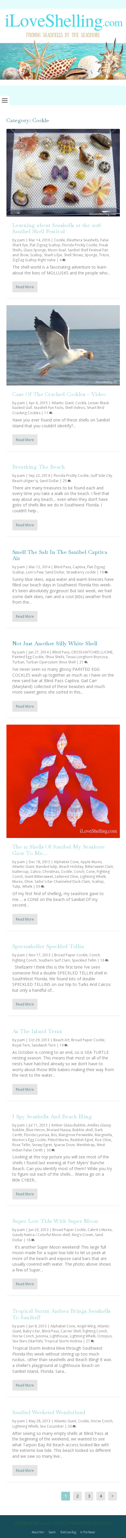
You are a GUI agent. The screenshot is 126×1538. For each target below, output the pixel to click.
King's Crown (82, 1234)
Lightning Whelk (93, 876)
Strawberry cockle (81, 572)
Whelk (27, 886)
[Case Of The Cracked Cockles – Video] (63, 345)
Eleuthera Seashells (82, 240)
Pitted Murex (58, 1139)
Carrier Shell (71, 1331)
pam (21, 240)
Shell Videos (75, 407)
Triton (104, 254)
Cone (90, 871)
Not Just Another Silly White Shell (55, 643)
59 (38, 886)
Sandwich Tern (44, 1045)
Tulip (16, 886)
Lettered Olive (66, 876)
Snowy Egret (42, 1144)
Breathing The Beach (38, 466)
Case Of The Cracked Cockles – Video (59, 394)
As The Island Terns (37, 1031)
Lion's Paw (34, 572)
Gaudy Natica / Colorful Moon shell (41, 1234)
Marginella (103, 1134)
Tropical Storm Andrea (63, 1341)
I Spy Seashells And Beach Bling (52, 1116)
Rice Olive (103, 1139)
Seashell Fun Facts (48, 407)
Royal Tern (21, 1045)
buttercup (20, 871)
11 (46, 412)
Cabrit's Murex (100, 1229)
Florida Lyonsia (36, 1134)
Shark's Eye (53, 254)
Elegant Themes (51, 1523)
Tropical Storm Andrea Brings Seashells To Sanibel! (61, 1314)
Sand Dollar (49, 480)
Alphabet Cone (66, 861)
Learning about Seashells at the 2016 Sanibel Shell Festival (56, 228)
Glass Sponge (34, 249)
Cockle (59, 240)
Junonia (42, 1336)
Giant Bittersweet (39, 876)
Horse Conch (23, 1336)
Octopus (104, 1336)
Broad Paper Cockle (71, 954)
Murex (17, 881)
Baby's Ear (31, 1331)
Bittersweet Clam (99, 866)
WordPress (102, 1523)
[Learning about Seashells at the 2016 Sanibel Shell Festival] (63, 172)
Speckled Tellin (84, 960)
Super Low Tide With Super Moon (55, 1221)
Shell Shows (73, 254)
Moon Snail (57, 249)
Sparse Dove (64, 1144)
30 (49, 1150)
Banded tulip (46, 866)
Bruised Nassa (59, 1129)
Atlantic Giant (63, 402)
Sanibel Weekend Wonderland (49, 1412)
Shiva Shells (54, 656)
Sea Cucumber (52, 1426)
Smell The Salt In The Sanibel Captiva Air (60, 555)
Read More (25, 286)
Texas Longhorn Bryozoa (87, 656)
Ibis (54, 1134)
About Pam (38, 1532)
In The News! (87, 1532)
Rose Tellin (21, 1144)
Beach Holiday (71, 866)
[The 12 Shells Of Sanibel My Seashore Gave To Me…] (63, 781)
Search (52, 1532)
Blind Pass (62, 566)
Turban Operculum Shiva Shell (51, 662)
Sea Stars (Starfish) (27, 1341)
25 (65, 480)
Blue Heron (35, 1129)
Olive (28, 881)
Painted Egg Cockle (28, 656)
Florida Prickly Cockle (79, 245)
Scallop (36, 254)
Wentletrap (85, 1144)
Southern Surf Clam (54, 960)
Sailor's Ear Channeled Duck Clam (62, 881)
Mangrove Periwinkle (76, 1134)
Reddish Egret (81, 1139)
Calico (35, 871)
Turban (18, 662)
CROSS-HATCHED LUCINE (92, 652)
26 (70, 1426)
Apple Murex (91, 861)
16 (102, 960)
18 (28, 1239)
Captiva (79, 566)
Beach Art (61, 1039)
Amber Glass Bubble (68, 1125)
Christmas (50, 871)
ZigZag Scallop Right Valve (34, 259)
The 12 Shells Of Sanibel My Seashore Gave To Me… (58, 849)
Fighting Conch (24, 960)
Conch (79, 871)
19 (102, 572)
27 (88, 1341)
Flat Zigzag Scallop (45, 245)
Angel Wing (86, 1326)
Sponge (91, 254)
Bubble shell (82, 1129)
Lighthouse (59, 1336)
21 (81, 662)
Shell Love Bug (68, 1532)
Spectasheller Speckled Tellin (48, 946)
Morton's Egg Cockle (29, 1139)
